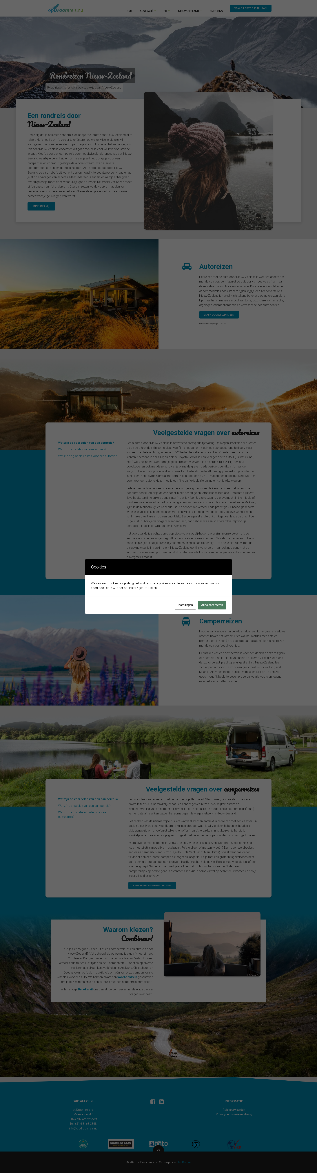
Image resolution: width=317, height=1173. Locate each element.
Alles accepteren (212, 605)
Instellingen (185, 605)
